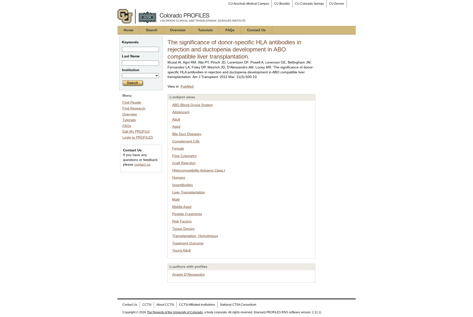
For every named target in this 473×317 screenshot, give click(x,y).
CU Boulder (282, 3)
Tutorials (205, 30)
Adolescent (180, 112)
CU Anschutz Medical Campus (248, 3)
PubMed (187, 86)
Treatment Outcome (187, 243)
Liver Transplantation (188, 192)
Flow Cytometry (184, 156)
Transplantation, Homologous (195, 236)
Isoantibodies (182, 185)
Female (178, 148)
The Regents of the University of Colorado (175, 312)
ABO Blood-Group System (192, 105)
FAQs (230, 30)
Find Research (133, 108)
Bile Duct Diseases (186, 134)
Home (128, 30)
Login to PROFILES (137, 137)
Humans (178, 177)
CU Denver (336, 3)
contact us (142, 164)
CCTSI (146, 304)
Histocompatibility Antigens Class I (198, 170)
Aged (176, 126)
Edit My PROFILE (136, 131)
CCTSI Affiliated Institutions (197, 304)
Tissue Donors (183, 229)
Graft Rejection (184, 163)
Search (151, 30)
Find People (131, 102)
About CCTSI (165, 304)
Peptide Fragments (187, 214)
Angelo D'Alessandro (188, 274)
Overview (178, 30)
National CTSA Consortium (238, 304)
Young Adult (181, 250)
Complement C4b (186, 141)
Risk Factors (182, 221)
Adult (176, 119)
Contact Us (256, 30)
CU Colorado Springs (309, 3)
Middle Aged (181, 207)
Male (176, 199)
